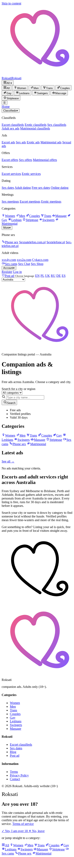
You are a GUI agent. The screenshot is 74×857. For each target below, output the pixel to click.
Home (6, 106)
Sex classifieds (56, 124)
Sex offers (25, 160)
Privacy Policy (19, 775)
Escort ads (8, 142)
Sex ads (21, 142)
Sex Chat (24, 264)
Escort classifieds (13, 124)
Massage (61, 216)
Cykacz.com (40, 259)
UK (47, 275)
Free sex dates (41, 187)
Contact (15, 779)
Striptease (32, 220)
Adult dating (23, 187)
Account (9, 267)
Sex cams (11, 264)
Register (7, 272)
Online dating (59, 187)
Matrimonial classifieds (35, 128)
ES (64, 275)
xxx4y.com (9, 259)
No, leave (37, 831)
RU (53, 275)
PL (42, 275)
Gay (12, 717)
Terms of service (23, 824)
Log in (17, 272)
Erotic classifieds (35, 124)
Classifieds (10, 110)
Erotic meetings (51, 201)
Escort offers (10, 160)
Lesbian (16, 220)
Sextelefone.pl (55, 242)
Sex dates (8, 187)
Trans (47, 216)
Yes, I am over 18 (15, 831)
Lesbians (15, 721)
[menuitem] (6, 87)
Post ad (14, 755)
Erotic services (31, 173)
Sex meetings (10, 201)
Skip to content (11, 3)
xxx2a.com (24, 259)
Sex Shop (37, 264)
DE (58, 275)
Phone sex (11, 242)
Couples (34, 216)
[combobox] (25, 397)
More (7, 227)
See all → (8, 461)
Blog (13, 752)
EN (37, 275)
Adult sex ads (10, 128)
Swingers (48, 220)
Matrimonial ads (50, 142)
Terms (14, 771)
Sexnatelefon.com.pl (32, 242)
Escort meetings (30, 201)
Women (10, 216)
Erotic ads (33, 142)
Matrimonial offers (45, 160)
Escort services (11, 173)
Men (22, 216)
